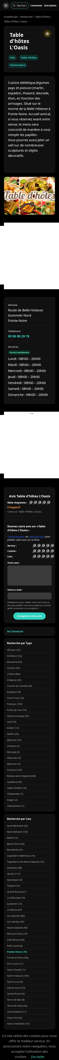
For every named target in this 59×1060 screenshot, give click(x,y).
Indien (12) (13, 727)
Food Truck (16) (15, 697)
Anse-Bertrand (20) (17, 825)
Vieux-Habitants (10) (18, 1023)
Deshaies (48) (14, 867)
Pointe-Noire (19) (17, 951)
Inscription (50, 5)
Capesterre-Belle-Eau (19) (21, 855)
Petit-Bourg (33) (15, 939)
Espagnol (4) (14, 691)
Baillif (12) (12, 837)
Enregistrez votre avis (29, 616)
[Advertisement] (29, 255)
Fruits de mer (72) (16, 709)
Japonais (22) (14, 739)
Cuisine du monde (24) (19, 685)
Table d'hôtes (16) (16, 788)
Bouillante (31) (15, 849)
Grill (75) (11, 721)
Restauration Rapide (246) (21, 775)
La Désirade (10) (16, 897)
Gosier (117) (13, 873)
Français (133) (14, 703)
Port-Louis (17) (15, 963)
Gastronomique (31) (18, 716)
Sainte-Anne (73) (16, 987)
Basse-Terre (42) (15, 843)
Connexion (36, 5)
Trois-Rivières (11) (17, 1011)
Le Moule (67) (14, 909)
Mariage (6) (13, 752)
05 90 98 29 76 (18, 336)
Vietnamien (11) (15, 805)
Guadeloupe (11, 16)
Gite (12, 57)
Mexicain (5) (13, 763)
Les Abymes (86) (16, 915)
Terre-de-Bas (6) (15, 999)
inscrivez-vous (36, 536)
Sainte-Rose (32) (16, 993)
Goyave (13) (13, 885)
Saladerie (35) (14, 781)
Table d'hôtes (42, 16)
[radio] (34, 546)
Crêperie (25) (14, 680)
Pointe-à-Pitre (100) (17, 957)
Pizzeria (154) (14, 769)
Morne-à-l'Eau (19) (17, 933)
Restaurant (26, 16)
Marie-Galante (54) (17, 927)
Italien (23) (13, 733)
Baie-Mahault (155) (17, 831)
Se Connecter (15, 631)
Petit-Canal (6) (14, 945)
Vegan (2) (12, 799)
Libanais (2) (13, 745)
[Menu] (6, 5)
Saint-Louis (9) (15, 981)
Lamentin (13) (14, 903)
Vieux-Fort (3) (14, 1017)
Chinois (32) (13, 667)
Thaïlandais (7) (15, 793)
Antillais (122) (14, 655)
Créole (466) (13, 674)
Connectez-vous (16, 536)
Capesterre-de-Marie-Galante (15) (25, 861)
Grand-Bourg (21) (16, 891)
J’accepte (37, 1056)
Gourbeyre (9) (14, 879)
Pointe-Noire (17, 65)
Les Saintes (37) (15, 921)
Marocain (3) (14, 757)
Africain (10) (13, 649)
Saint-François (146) (18, 975)
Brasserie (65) (14, 661)
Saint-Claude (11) (16, 969)
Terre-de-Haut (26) (17, 1005)
